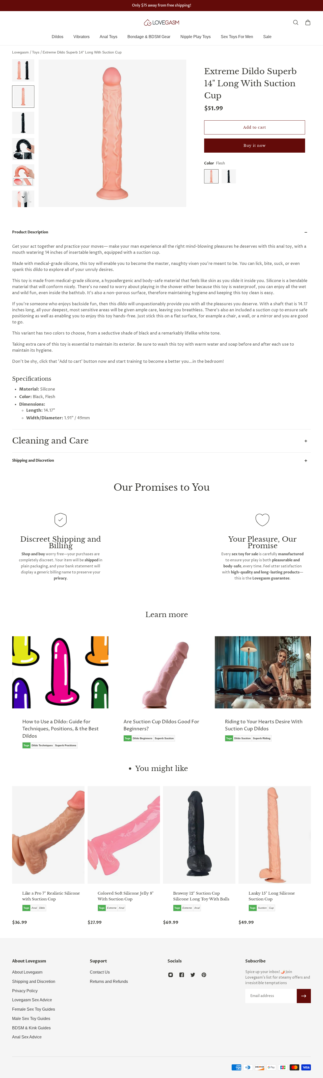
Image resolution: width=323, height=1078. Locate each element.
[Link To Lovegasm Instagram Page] (170, 974)
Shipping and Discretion (33, 460)
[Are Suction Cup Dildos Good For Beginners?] (161, 692)
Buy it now (255, 145)
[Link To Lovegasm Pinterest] (203, 974)
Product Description (30, 232)
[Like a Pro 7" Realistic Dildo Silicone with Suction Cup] (48, 835)
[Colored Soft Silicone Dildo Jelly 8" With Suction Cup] (124, 835)
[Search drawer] (296, 22)
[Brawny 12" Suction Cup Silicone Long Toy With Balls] (199, 835)
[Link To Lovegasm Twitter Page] (192, 974)
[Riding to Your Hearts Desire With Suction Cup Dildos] (263, 692)
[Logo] (161, 22)
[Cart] (308, 22)
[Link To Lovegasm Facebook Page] (181, 974)
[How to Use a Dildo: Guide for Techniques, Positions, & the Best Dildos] (60, 696)
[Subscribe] (304, 996)
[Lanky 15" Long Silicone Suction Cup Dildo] (274, 835)
